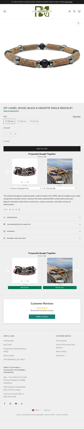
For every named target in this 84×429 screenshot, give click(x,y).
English (47, 410)
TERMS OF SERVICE (62, 415)
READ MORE (68, 2)
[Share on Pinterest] (16, 209)
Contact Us (60, 355)
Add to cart (42, 149)
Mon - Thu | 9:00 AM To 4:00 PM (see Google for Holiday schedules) (15, 380)
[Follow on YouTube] (16, 404)
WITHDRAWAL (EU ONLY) (14, 359)
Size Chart (8, 344)
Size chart (76, 116)
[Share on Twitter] (13, 209)
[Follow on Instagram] (10, 404)
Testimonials (9, 341)
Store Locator (9, 355)
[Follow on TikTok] (22, 404)
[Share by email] (19, 209)
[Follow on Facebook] (5, 404)
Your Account (61, 341)
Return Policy (61, 351)
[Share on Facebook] (10, 209)
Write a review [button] (42, 316)
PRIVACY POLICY (50, 415)
